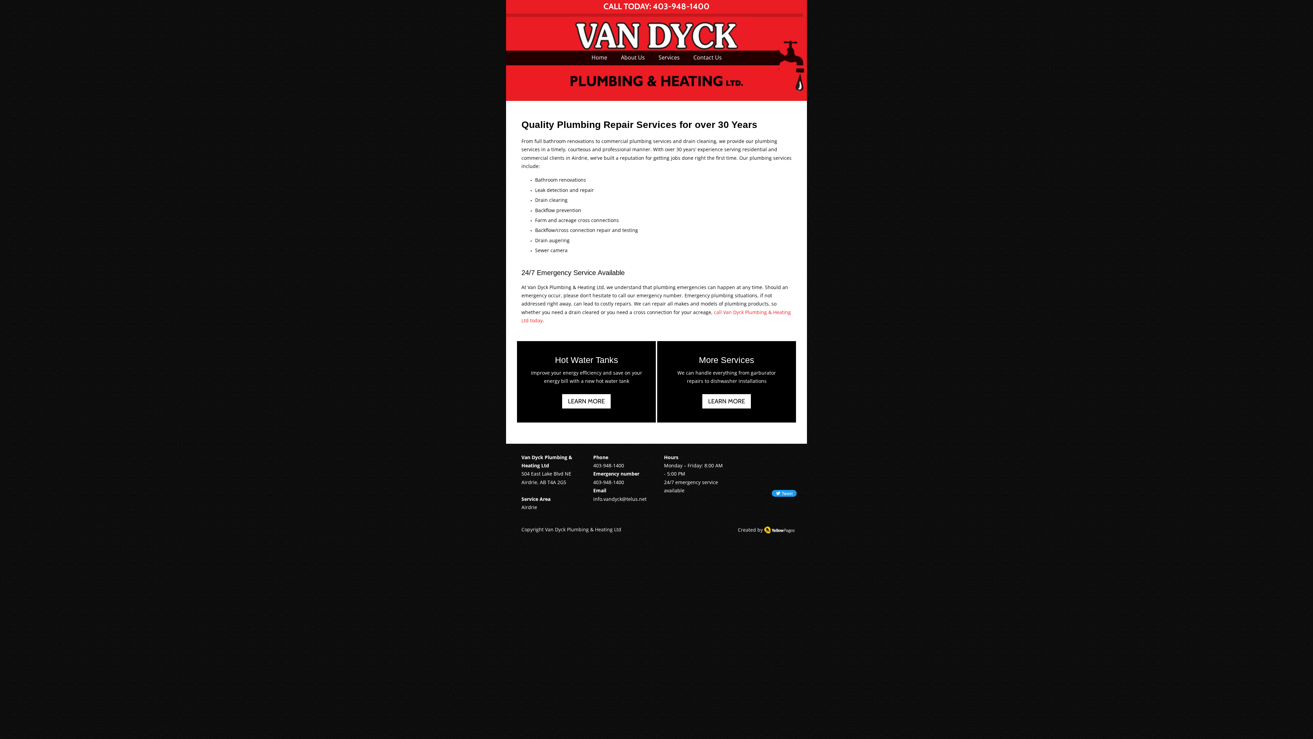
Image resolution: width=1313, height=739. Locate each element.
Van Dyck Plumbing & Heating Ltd (583, 529)
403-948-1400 (681, 6)
